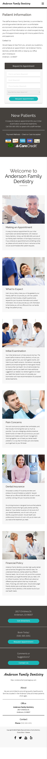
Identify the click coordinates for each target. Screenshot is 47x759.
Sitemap (27, 732)
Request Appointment (23, 642)
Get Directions (23, 621)
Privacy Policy (20, 732)
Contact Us (23, 663)
